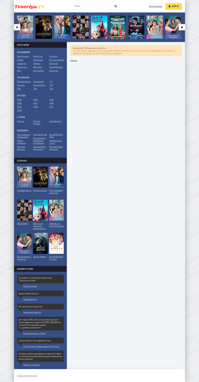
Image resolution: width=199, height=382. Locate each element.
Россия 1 (21, 85)
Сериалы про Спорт (55, 141)
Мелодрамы (23, 56)
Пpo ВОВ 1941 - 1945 (56, 135)
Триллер (53, 56)
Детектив (38, 56)
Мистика (37, 67)
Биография (38, 70)
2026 (19, 99)
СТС (51, 81)
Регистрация (155, 6)
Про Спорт (22, 67)
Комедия (21, 63)
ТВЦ (35, 88)
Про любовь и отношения (23, 135)
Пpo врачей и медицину (39, 147)
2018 (51, 103)
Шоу (19, 70)
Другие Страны (36, 122)
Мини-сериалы (21, 141)
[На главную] (29, 6)
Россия (20, 121)
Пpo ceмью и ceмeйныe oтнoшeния (39, 140)
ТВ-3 (51, 88)
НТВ (19, 88)
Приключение (56, 67)
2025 (19, 103)
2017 (51, 106)
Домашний (38, 81)
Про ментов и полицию (55, 147)
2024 (19, 106)
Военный (53, 63)
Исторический (56, 60)
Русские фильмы (21, 147)
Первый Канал (24, 81)
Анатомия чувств (32, 312)
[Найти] (116, 6)
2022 (35, 99)
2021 (35, 103)
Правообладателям (27, 375)
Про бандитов (40, 134)
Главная (73, 60)
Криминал (38, 60)
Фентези (53, 70)
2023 (19, 110)
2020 (35, 106)
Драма (20, 60)
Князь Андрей (30, 286)
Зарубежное (55, 121)
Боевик (36, 63)
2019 (51, 99)
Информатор (30, 299)
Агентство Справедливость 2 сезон (41, 346)
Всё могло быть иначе (34, 333)
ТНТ (51, 85)
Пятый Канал (39, 85)
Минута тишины (31, 364)
